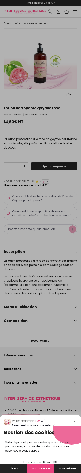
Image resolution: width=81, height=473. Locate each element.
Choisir (13, 468)
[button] (40, 236)
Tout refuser (67, 468)
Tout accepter (40, 468)
